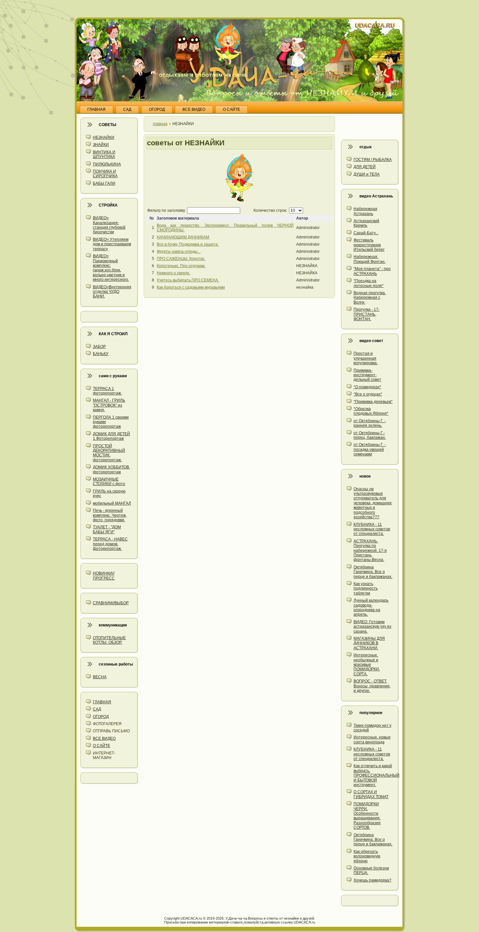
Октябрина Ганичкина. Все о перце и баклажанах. (373, 572)
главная (160, 124)
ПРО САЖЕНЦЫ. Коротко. (181, 258)
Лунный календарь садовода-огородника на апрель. (371, 607)
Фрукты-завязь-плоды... (178, 251)
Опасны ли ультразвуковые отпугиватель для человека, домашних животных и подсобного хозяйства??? (373, 503)
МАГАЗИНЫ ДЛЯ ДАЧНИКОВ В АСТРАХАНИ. (369, 643)
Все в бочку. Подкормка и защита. (188, 244)
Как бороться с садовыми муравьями (191, 287)
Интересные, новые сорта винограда (372, 739)
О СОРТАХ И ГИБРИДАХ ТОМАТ (371, 794)
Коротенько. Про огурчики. (181, 266)
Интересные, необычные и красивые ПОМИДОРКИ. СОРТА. (367, 664)
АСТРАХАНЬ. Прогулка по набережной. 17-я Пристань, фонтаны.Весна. (370, 550)
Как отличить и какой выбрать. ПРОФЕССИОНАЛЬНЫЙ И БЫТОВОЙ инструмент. (376, 775)
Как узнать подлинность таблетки (366, 588)
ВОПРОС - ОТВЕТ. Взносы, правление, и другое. (372, 686)
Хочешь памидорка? (372, 880)
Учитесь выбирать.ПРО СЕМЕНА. (188, 280)
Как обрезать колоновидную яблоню (367, 856)
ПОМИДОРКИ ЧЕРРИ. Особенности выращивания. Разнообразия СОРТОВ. (367, 816)
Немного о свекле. (173, 273)
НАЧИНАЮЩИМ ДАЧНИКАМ (183, 237)
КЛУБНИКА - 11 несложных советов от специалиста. (372, 529)
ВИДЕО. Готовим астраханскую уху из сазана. (372, 627)
